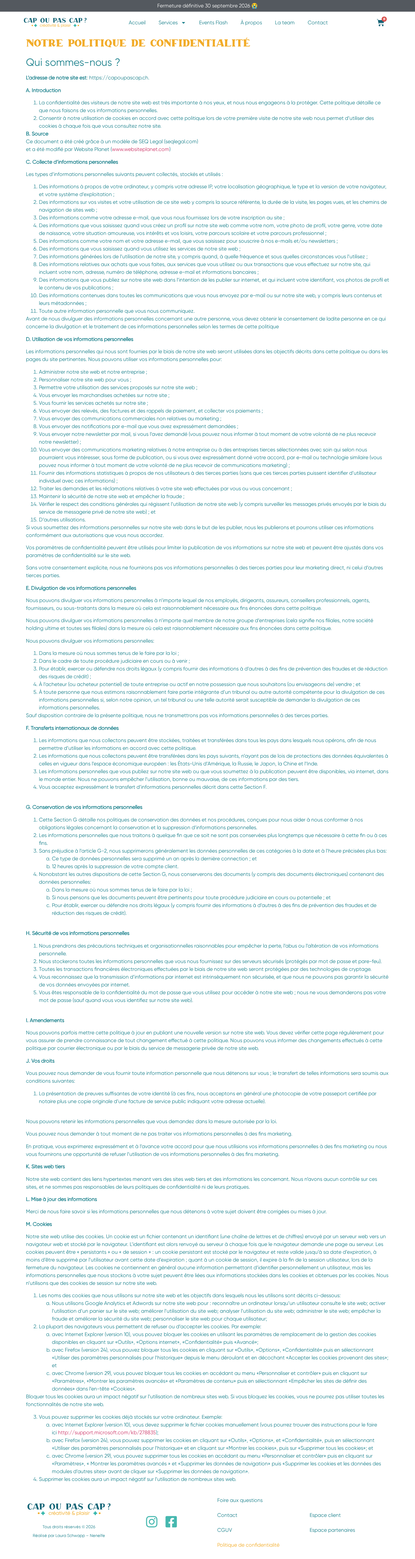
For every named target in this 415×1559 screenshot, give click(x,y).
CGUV (224, 1530)
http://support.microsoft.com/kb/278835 (107, 1432)
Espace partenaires (332, 1530)
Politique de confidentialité (248, 1545)
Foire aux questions (240, 1500)
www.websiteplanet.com (140, 149)
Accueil (137, 22)
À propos (251, 22)
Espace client (325, 1515)
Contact (318, 22)
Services (168, 22)
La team (285, 22)
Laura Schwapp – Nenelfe (80, 1535)
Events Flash (213, 22)
